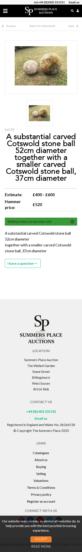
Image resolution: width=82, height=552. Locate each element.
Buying (41, 467)
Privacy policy (41, 494)
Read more (41, 546)
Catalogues (41, 453)
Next (71, 26)
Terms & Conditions (41, 487)
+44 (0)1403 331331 (41, 411)
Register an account (41, 501)
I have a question (21, 263)
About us (41, 460)
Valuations (41, 480)
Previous (11, 26)
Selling (41, 474)
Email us (41, 418)
